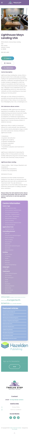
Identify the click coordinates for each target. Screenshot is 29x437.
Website (8, 63)
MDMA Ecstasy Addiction (8, 314)
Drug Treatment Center (8, 335)
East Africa (23, 297)
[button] (2, 2)
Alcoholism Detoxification (8, 326)
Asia (8, 297)
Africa (3, 297)
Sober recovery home (7, 323)
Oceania (11, 303)
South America (17, 303)
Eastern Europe (4, 300)
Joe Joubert (14, 429)
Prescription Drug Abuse (8, 332)
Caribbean (12, 297)
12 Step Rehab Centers (16, 399)
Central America (17, 297)
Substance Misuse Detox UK (9, 312)
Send (14, 366)
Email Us (8, 58)
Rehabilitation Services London (10, 338)
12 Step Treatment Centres (15, 427)
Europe (11, 299)
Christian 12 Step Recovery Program (11, 320)
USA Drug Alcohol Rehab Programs (10, 317)
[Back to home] (14, 2)
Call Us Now (9, 68)
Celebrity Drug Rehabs (8, 329)
